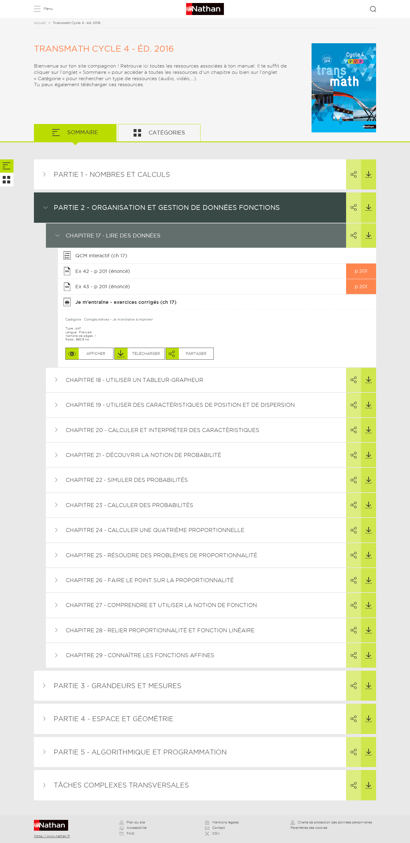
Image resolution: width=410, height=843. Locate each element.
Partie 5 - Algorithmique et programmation (140, 752)
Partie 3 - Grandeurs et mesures (117, 685)
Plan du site (136, 822)
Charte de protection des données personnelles (335, 822)
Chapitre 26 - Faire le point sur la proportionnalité (150, 580)
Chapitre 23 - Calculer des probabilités (129, 505)
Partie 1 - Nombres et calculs (112, 174)
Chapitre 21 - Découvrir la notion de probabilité (143, 455)
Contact (218, 827)
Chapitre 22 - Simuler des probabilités (127, 480)
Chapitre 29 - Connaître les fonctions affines (140, 655)
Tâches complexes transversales (121, 785)
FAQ (130, 833)
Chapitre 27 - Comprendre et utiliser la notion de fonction (161, 605)
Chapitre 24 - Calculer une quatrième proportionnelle (155, 530)
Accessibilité (136, 827)
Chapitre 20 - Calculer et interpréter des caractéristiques (162, 430)
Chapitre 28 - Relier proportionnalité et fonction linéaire (160, 630)
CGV (216, 833)
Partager (353, 174)
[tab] (7, 166)
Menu (48, 9)
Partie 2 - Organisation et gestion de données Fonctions (167, 207)
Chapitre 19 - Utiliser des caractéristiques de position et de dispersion (180, 405)
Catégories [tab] (166, 132)
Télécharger (368, 174)
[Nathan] (53, 825)
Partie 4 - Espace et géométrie (113, 718)
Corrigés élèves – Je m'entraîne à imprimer (118, 319)
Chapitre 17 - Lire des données (113, 235)
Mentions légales (225, 822)
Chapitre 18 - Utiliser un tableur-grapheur (134, 380)
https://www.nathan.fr (52, 836)
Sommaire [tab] (82, 132)
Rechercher (373, 9)
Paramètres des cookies (309, 827)
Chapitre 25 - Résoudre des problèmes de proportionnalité (161, 555)
